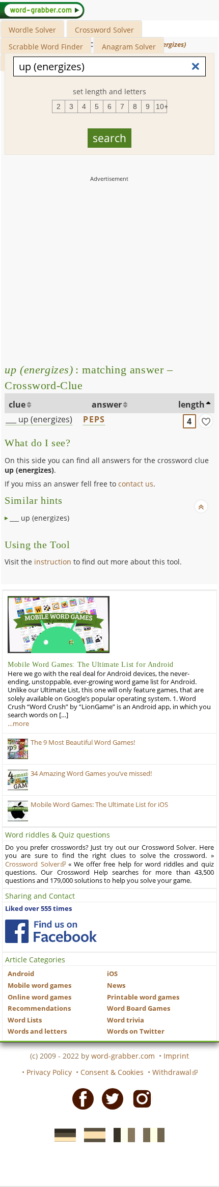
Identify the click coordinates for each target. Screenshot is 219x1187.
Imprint (176, 1056)
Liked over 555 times (38, 908)
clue (17, 404)
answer (107, 404)
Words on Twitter (136, 1031)
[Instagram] (139, 1098)
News (116, 985)
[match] (205, 420)
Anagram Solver (129, 46)
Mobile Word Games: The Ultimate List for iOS (99, 804)
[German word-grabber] (62, 1134)
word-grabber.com (123, 1056)
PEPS (94, 419)
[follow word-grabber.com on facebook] (51, 931)
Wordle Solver (32, 30)
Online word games (39, 997)
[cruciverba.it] (151, 1134)
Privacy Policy (49, 1072)
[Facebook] (80, 1098)
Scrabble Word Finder (46, 46)
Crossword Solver (104, 30)
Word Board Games (138, 1008)
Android (21, 973)
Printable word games (143, 997)
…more (18, 723)
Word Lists (25, 1020)
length (191, 404)
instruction (52, 561)
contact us (135, 484)
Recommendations (39, 1008)
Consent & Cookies (112, 1072)
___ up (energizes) (39, 419)
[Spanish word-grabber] (91, 1134)
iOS (112, 973)
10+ (161, 106)
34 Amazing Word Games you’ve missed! (91, 773)
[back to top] (201, 506)
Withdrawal (171, 1072)
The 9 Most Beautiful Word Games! (83, 742)
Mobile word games (39, 985)
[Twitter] (109, 1098)
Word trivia (125, 1020)
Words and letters (37, 1031)
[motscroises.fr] (121, 1134)
